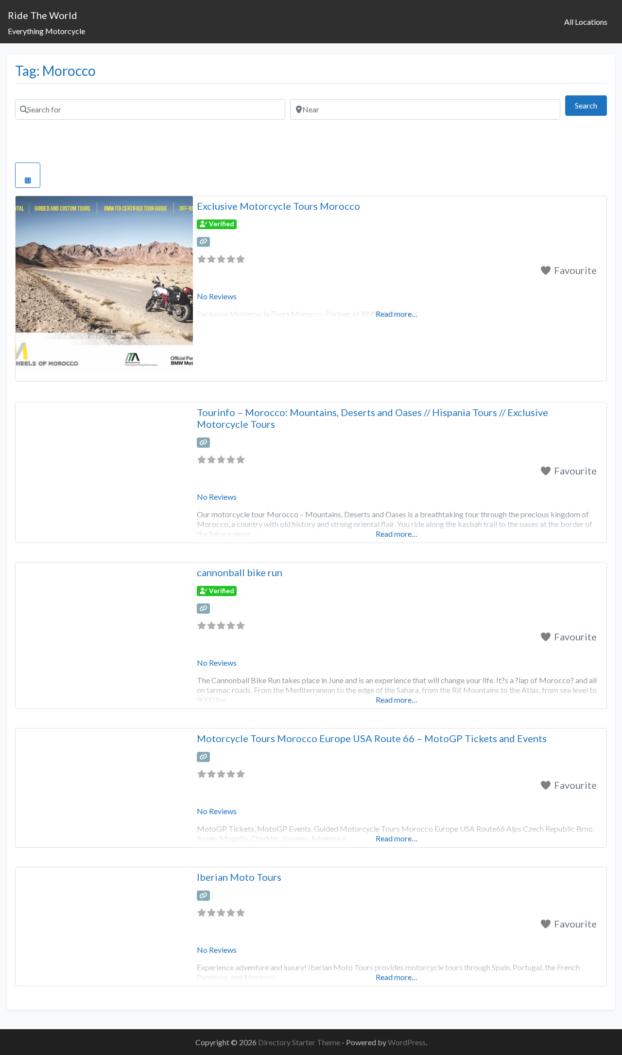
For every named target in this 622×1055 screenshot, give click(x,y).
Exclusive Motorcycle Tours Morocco (278, 206)
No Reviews (217, 296)
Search (591, 105)
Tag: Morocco (55, 70)
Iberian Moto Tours (239, 877)
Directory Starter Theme (300, 1042)
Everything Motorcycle (46, 31)
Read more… (396, 533)
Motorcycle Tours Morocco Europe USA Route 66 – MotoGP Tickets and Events (372, 738)
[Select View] (27, 175)
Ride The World (42, 15)
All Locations (585, 21)
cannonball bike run (239, 572)
